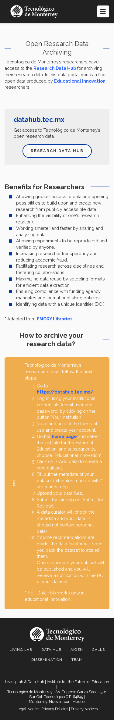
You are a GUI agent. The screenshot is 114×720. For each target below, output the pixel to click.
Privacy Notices (84, 709)
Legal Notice (28, 709)
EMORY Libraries (54, 318)
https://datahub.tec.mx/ (65, 391)
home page (64, 436)
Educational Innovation (79, 81)
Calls (98, 649)
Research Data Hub (54, 68)
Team (77, 660)
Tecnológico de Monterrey (30, 692)
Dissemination (46, 660)
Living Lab (20, 649)
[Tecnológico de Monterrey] (34, 11)
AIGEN (77, 649)
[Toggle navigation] (103, 11)
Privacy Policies (54, 709)
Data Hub (51, 649)
